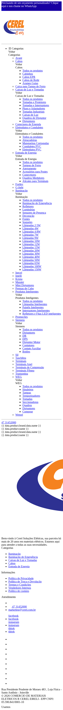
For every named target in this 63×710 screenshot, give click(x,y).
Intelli (18, 275)
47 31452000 (8, 422)
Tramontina (21, 373)
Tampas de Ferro (31, 165)
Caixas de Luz (30, 114)
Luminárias (28, 209)
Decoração (28, 215)
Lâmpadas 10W (31, 241)
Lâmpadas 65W (31, 263)
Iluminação (21, 190)
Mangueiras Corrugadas (35, 143)
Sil (16, 354)
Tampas (26, 392)
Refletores (28, 206)
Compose (27, 411)
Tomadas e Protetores (34, 102)
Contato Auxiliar (31, 348)
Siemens (20, 320)
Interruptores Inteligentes (36, 310)
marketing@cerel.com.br (22, 609)
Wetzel (19, 414)
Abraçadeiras (29, 140)
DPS (25, 338)
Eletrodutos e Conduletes (29, 127)
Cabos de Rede (30, 80)
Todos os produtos (32, 70)
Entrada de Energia (26, 152)
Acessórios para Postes (35, 171)
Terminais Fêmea (24, 370)
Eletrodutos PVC (31, 149)
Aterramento (29, 168)
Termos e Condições (19, 584)
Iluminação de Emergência (37, 203)
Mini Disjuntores (24, 285)
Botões (26, 351)
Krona (18, 278)
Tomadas (27, 398)
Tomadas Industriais (33, 111)
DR (24, 335)
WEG (18, 376)
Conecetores (29, 174)
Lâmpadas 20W (31, 250)
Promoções (21, 316)
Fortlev (19, 184)
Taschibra (20, 357)
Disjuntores (28, 121)
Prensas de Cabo (24, 288)
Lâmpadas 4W (30, 228)
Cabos (18, 61)
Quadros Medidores (33, 177)
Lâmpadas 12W (31, 244)
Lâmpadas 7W (30, 234)
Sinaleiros (27, 389)
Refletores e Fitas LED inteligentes (41, 313)
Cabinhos (27, 73)
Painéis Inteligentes (33, 307)
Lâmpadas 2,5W (31, 225)
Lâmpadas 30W (31, 253)
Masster (19, 282)
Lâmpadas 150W (31, 269)
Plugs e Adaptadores (33, 108)
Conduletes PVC (31, 146)
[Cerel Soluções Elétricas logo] (14, 39)
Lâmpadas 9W (30, 237)
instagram (13, 622)
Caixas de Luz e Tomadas (29, 89)
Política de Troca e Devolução (25, 581)
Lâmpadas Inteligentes (34, 304)
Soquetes (27, 222)
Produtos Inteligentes (26, 291)
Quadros (27, 405)
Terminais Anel (23, 364)
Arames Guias (30, 83)
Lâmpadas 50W (31, 260)
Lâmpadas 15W (31, 247)
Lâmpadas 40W (31, 256)
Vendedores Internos (19, 587)
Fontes (26, 218)
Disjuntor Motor (31, 342)
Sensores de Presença (34, 212)
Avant (18, 57)
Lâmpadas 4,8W (31, 231)
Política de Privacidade (21, 578)
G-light (19, 187)
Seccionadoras (30, 402)
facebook (13, 615)
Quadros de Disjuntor (34, 117)
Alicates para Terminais (35, 181)
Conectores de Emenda (28, 124)
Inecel (18, 272)
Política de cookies (18, 591)
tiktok (11, 628)
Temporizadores (31, 395)
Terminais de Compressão (29, 367)
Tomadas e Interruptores (35, 105)
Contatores (28, 345)
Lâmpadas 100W (31, 266)
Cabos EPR (28, 76)
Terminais (20, 361)
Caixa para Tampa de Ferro (30, 86)
